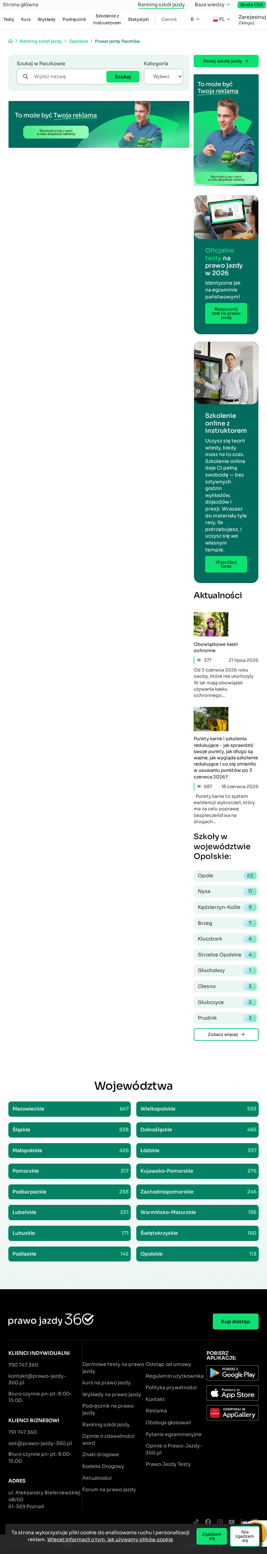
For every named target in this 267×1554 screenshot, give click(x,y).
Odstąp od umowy (168, 1364)
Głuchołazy (224, 970)
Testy (8, 19)
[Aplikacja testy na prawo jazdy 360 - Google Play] (233, 1374)
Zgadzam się (211, 1536)
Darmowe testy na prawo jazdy (113, 1367)
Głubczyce (225, 1002)
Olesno (225, 986)
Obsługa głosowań (168, 1422)
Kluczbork (225, 939)
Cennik (169, 19)
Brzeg (224, 923)
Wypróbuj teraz (226, 564)
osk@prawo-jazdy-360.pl (40, 1443)
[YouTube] (231, 1522)
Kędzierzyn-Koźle (225, 907)
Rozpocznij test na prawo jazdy (226, 313)
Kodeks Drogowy (103, 1466)
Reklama (156, 1411)
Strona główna (20, 4)
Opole (225, 875)
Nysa (225, 891)
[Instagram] (219, 1522)
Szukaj (123, 77)
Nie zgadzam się (244, 1536)
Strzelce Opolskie (225, 955)
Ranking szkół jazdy (161, 4)
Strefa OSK (251, 4)
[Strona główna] (10, 41)
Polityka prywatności (171, 1387)
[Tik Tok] (196, 1522)
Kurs (26, 19)
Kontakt (155, 1399)
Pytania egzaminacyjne (174, 1434)
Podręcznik (74, 19)
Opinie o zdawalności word (108, 1439)
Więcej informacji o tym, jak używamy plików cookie (110, 1539)
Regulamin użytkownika (175, 1376)
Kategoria (156, 63)
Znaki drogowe (100, 1454)
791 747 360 (22, 1432)
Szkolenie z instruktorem (107, 19)
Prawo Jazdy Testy (168, 1464)
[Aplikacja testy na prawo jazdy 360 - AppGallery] (233, 1413)
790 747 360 (23, 1365)
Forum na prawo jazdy (109, 1489)
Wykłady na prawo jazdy (111, 1394)
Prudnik (225, 1018)
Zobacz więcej (223, 1034)
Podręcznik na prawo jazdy (108, 1409)
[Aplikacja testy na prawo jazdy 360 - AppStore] (233, 1394)
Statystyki (138, 19)
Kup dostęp (235, 1321)
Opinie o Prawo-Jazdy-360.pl (174, 1449)
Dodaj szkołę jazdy (222, 61)
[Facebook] (207, 1522)
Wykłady (47, 19)
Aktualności (97, 1478)
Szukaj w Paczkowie (41, 63)
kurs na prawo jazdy (106, 1382)
